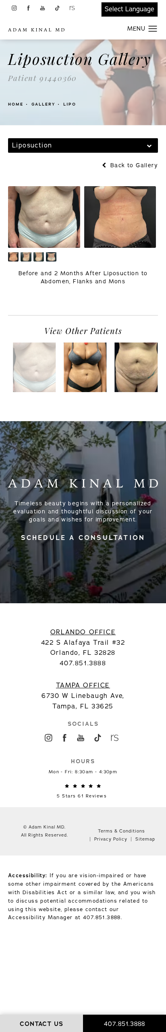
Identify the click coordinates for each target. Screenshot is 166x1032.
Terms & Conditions (121, 831)
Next (141, 300)
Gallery (43, 104)
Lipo (69, 104)
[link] (83, 791)
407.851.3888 (102, 917)
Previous (31, 300)
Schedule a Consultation (83, 538)
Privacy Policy (110, 839)
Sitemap (145, 839)
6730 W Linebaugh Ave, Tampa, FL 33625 (83, 695)
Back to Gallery (133, 165)
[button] (14, 8)
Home (15, 104)
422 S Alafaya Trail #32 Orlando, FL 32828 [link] (83, 642)
